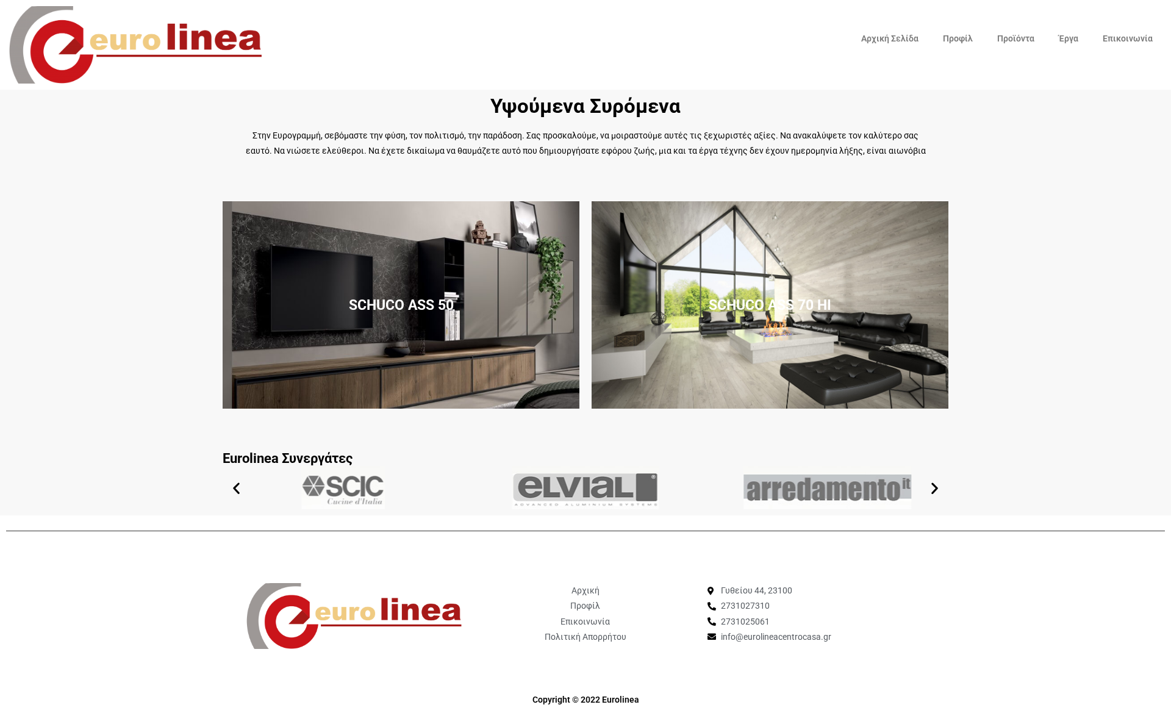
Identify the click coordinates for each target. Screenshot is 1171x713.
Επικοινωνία (1128, 38)
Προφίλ (958, 38)
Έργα (1068, 38)
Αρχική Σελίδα (890, 38)
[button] (236, 487)
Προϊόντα (1015, 38)
